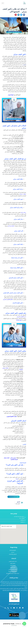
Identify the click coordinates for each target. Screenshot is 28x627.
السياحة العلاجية (14, 459)
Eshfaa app (19, 320)
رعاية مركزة (23, 212)
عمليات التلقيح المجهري (12, 416)
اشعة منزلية (6, 457)
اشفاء (17, 478)
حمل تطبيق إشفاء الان (14, 604)
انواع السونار (10, 94)
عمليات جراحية (23, 194)
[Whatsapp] (24, 623)
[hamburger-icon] (2, 3)
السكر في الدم (11, 225)
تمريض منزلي (13, 457)
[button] (24, 15)
